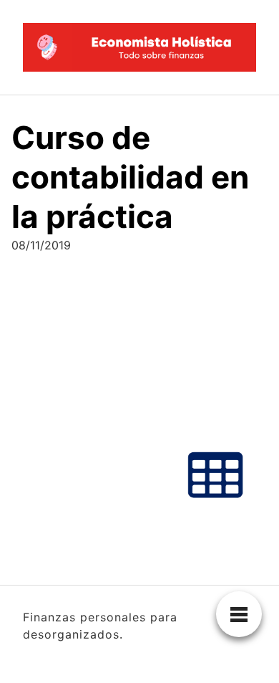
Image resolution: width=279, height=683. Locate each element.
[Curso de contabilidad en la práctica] (139, 398)
